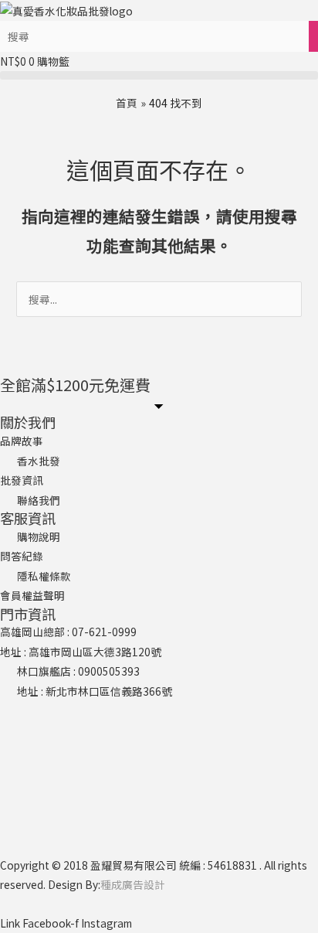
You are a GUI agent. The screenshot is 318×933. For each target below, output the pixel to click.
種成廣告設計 (132, 884)
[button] (159, 75)
